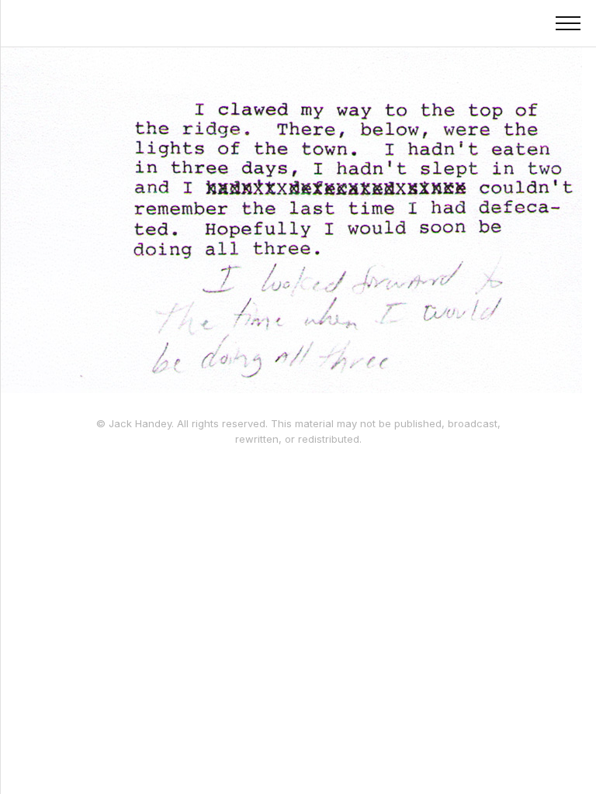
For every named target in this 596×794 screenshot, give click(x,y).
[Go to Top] (564, 762)
